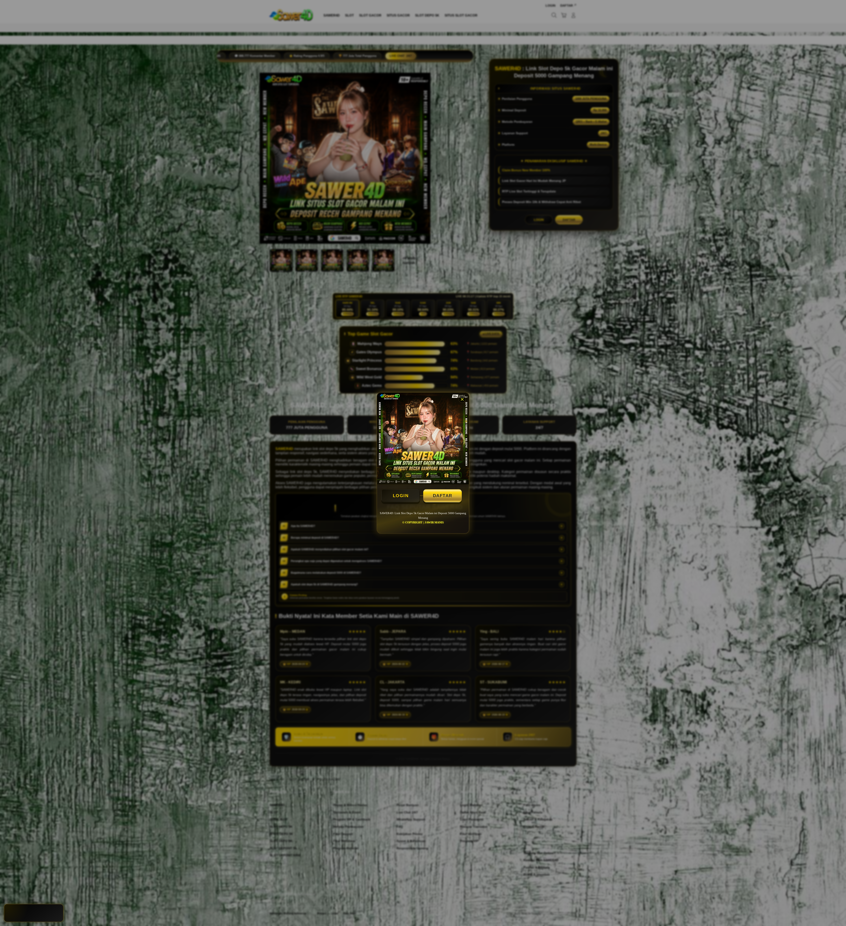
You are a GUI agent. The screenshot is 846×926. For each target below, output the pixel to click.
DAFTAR (442, 495)
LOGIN (401, 495)
